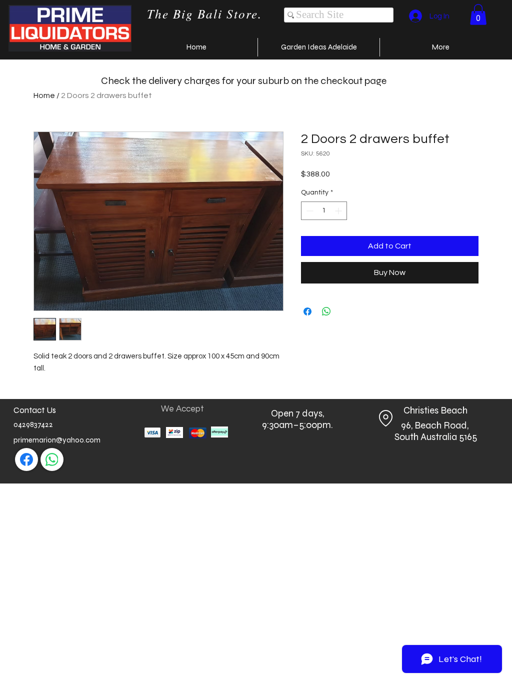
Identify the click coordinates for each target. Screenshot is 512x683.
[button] (478, 14)
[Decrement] (308, 211)
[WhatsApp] (52, 459)
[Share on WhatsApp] (326, 312)
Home (44, 96)
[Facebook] (26, 459)
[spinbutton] (324, 211)
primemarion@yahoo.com (57, 440)
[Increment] (339, 211)
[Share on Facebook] (308, 312)
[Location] (386, 418)
